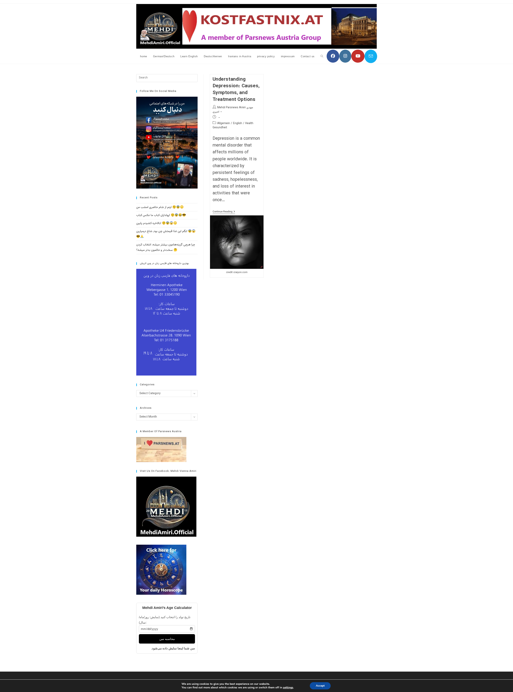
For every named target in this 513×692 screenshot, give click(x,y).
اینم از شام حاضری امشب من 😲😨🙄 (160, 207)
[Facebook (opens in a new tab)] (333, 56)
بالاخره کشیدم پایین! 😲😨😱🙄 (156, 223)
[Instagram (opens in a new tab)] (345, 56)
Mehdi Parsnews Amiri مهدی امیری (233, 109)
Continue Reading (224, 212)
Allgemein (223, 123)
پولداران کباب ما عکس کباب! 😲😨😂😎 (161, 215)
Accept (320, 686)
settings (288, 687)
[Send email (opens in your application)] (371, 56)
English (237, 123)
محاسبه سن (167, 639)
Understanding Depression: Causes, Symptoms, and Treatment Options (236, 89)
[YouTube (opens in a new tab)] (358, 56)
